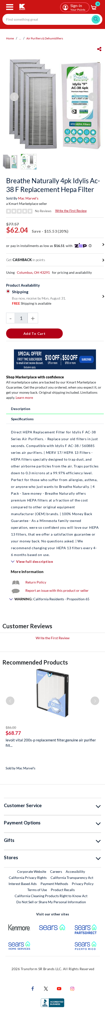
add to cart (34, 333)
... (20, 38)
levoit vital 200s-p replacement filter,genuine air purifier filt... (51, 743)
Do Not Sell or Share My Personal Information (51, 902)
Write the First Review (71, 211)
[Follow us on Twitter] (46, 988)
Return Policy (35, 582)
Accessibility (75, 871)
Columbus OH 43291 (33, 272)
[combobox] (52, 19)
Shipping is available (31, 303)
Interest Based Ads (23, 884)
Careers (56, 871)
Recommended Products (35, 662)
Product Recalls (63, 889)
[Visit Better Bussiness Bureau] (52, 1002)
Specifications (22, 419)
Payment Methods (54, 884)
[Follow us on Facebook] (33, 988)
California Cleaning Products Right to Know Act (51, 896)
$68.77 (13, 733)
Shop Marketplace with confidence (35, 377)
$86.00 (11, 727)
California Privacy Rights (28, 877)
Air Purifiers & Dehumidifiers (44, 38)
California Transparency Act (72, 877)
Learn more (24, 397)
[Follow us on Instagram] (72, 988)
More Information (27, 571)
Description (20, 409)
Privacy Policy (83, 884)
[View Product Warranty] (16, 582)
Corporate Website (32, 871)
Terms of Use (37, 890)
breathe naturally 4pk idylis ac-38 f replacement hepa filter (53, 184)
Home (10, 38)
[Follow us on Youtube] (59, 988)
